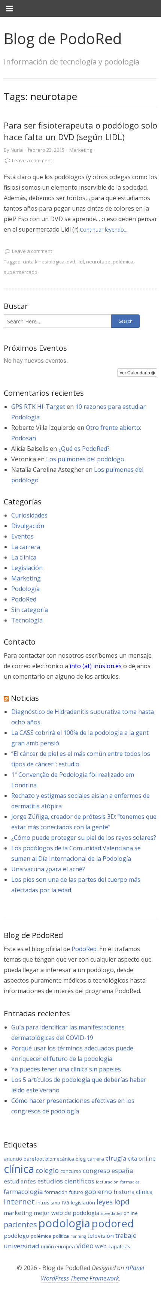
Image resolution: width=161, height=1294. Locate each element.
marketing (18, 1212)
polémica (123, 261)
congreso (96, 1170)
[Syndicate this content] (6, 698)
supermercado (20, 272)
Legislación (27, 568)
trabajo (126, 1235)
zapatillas (119, 1246)
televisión (100, 1235)
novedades (111, 1213)
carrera (95, 1158)
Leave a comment (32, 160)
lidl (81, 261)
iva (65, 1202)
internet (19, 1201)
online (131, 1213)
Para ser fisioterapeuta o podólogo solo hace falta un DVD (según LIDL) (80, 131)
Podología (25, 589)
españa (122, 1170)
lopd (122, 1202)
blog (81, 1158)
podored (113, 1223)
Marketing (80, 150)
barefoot (34, 1158)
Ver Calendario (135, 372)
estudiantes (20, 1181)
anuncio (13, 1158)
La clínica (23, 557)
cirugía (116, 1158)
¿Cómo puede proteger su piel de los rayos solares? (83, 837)
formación (55, 1192)
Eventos (22, 536)
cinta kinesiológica (43, 261)
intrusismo (48, 1202)
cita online (142, 1158)
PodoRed (23, 599)
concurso (70, 1171)
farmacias (129, 1182)
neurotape (98, 261)
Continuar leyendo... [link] (103, 229)
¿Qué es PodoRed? (84, 448)
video (85, 1245)
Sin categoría (29, 610)
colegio (47, 1170)
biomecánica (59, 1158)
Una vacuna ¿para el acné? (48, 869)
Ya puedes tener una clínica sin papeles (66, 1069)
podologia (64, 1223)
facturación (107, 1182)
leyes (105, 1201)
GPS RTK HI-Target (38, 406)
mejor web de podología (66, 1212)
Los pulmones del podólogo (85, 459)
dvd (71, 261)
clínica (19, 1169)
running (78, 1236)
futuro (76, 1192)
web (101, 1246)
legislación (83, 1202)
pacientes (20, 1224)
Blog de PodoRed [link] (63, 38)
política (61, 1236)
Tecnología (27, 620)
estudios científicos (65, 1181)
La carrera (25, 547)
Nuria (16, 150)
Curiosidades (29, 515)
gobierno (98, 1191)
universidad (21, 1246)
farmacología (23, 1191)
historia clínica (132, 1191)
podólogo (16, 1235)
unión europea (58, 1246)
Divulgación (27, 526)
